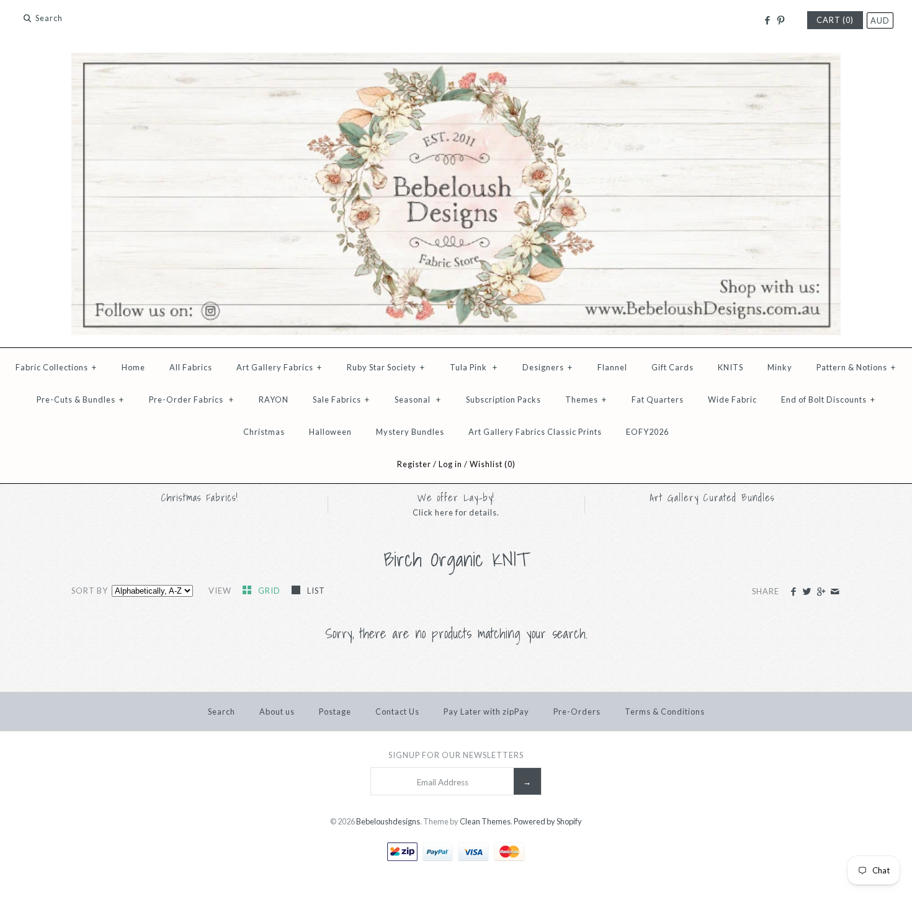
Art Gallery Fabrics (279, 367)
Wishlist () (493, 464)
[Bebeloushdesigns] (456, 60)
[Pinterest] (781, 20)
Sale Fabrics (341, 399)
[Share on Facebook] (793, 591)
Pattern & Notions (856, 367)
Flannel (612, 367)
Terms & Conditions (665, 711)
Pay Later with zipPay (486, 711)
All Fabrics (190, 367)
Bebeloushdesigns (388, 821)
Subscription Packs (503, 399)
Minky (779, 367)
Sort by (89, 591)
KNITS (730, 367)
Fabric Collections (56, 367)
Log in (450, 464)
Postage (335, 711)
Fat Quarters (658, 399)
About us (277, 711)
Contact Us (397, 711)
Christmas (264, 432)
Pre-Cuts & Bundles (80, 399)
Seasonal (418, 399)
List (316, 591)
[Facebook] (766, 20)
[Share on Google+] (820, 591)
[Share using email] (835, 591)
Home (133, 367)
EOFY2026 (647, 432)
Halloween (330, 432)
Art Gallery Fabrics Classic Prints (535, 432)
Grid (270, 591)
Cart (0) (835, 20)
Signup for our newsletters (456, 755)
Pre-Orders (577, 711)
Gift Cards (672, 367)
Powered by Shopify (548, 821)
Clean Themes (485, 821)
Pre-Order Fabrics (191, 399)
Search (221, 711)
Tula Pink (474, 367)
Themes (586, 399)
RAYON (273, 399)
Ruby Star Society (386, 367)
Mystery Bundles (410, 432)
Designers (547, 367)
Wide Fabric (732, 399)
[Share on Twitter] (807, 591)
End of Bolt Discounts (828, 399)
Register (414, 464)
